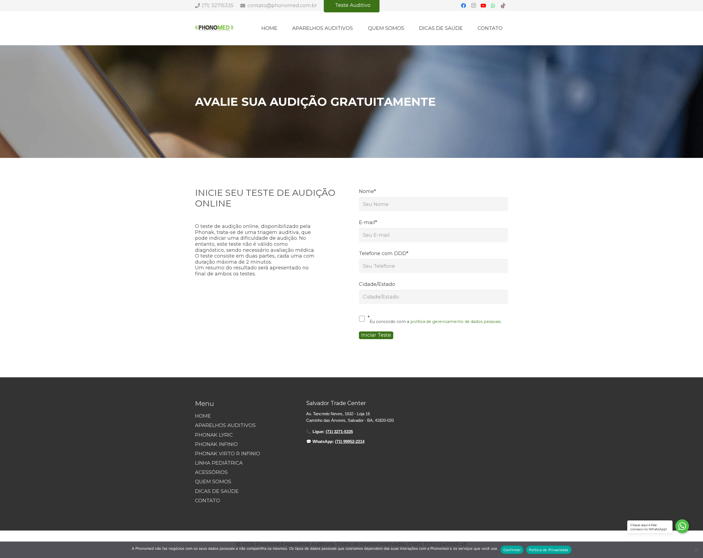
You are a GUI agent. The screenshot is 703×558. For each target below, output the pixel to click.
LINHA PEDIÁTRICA (219, 463)
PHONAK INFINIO (216, 444)
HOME (203, 416)
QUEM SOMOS (213, 482)
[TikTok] (503, 5)
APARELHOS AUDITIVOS (225, 425)
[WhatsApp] (493, 5)
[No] (696, 550)
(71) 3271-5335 (339, 431)
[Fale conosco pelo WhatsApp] (682, 526)
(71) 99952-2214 (349, 441)
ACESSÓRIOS (211, 472)
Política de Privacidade (549, 550)
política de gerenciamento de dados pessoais (455, 321)
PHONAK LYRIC (214, 435)
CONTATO (207, 501)
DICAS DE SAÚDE (217, 491)
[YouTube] (483, 5)
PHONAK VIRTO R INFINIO (227, 454)
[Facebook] (463, 5)
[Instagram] (473, 5)
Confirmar (512, 550)
